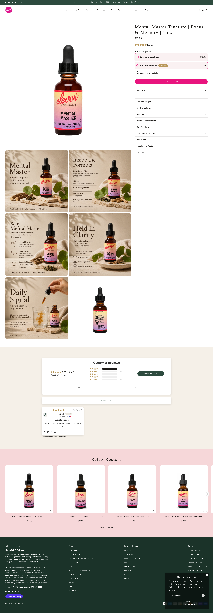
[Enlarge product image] (68, 86)
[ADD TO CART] (50, 510)
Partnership (129, 567)
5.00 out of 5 (68, 372)
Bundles (73, 567)
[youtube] (18, 2)
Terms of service (195, 559)
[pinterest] (15, 2)
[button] (141, 45)
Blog (126, 579)
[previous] (74, 2)
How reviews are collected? (54, 436)
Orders (72, 587)
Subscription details (149, 73)
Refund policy (194, 551)
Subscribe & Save (153, 65)
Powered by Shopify (14, 603)
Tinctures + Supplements (80, 571)
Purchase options (143, 51)
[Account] (203, 10)
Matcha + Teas (76, 555)
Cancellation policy (197, 567)
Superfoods (74, 563)
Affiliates (128, 575)
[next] (138, 2)
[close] (207, 575)
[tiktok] (21, 2)
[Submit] (203, 595)
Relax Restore (106, 459)
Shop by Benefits (77, 579)
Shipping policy (195, 563)
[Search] (199, 10)
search (72, 583)
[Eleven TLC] (8, 10)
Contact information (198, 571)
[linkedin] (12, 2)
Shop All (73, 551)
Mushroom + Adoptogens (81, 559)
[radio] (137, 57)
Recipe (127, 563)
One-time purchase (149, 57)
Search (127, 571)
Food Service (75, 575)
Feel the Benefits (132, 559)
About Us (128, 555)
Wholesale (129, 551)
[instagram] (9, 2)
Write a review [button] (150, 373)
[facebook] (6, 2)
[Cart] (207, 10)
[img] (58, 410)
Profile (72, 591)
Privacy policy (194, 555)
